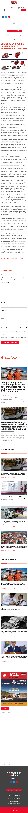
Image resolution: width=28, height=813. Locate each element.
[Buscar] (23, 10)
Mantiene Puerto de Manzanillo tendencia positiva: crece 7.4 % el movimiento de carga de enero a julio (14, 546)
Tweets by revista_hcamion (7, 764)
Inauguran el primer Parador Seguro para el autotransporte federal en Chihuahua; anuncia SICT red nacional (13, 387)
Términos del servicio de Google (15, 339)
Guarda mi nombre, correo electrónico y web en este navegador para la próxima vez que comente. (14, 331)
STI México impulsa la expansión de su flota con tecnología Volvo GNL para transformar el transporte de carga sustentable (13, 523)
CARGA (21, 258)
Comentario (5, 283)
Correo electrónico (7, 310)
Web (2, 318)
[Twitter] (6, 17)
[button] (14, 23)
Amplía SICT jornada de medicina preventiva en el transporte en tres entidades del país (13, 608)
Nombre (3, 302)
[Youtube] (9, 17)
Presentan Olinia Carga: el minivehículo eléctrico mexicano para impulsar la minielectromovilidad (14, 425)
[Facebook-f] (3, 17)
